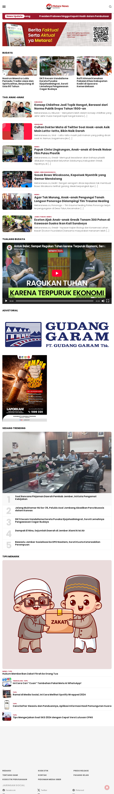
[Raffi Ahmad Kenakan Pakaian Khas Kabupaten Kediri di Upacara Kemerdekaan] (94, 66)
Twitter (44, 790)
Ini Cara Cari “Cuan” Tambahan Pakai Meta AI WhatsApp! (47, 683)
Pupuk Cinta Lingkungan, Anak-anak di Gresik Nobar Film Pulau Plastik (72, 151)
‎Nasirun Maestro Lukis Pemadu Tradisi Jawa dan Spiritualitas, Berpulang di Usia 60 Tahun (18, 82)
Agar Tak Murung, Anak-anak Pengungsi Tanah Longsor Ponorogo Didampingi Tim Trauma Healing (71, 199)
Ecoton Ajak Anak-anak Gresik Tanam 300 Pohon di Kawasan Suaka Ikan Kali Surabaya (72, 221)
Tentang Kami (10, 775)
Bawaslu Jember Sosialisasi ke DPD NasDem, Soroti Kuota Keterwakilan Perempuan (57, 543)
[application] (57, 273)
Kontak (42, 775)
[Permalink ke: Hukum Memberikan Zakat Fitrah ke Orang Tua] (57, 614)
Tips (10, 671)
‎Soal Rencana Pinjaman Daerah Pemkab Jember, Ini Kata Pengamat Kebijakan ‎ (55, 497)
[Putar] (6, 300)
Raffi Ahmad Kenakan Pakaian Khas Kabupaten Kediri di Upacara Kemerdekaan (92, 82)
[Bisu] (103, 300)
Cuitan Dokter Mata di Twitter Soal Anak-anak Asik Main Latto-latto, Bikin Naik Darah (72, 129)
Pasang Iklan (81, 775)
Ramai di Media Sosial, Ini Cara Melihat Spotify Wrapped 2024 (49, 694)
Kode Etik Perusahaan (14, 779)
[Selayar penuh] (107, 300)
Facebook (10, 790)
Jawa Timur (40, 217)
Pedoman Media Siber (49, 779)
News (36, 147)
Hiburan (38, 102)
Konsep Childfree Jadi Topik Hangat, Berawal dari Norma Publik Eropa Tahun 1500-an (71, 107)
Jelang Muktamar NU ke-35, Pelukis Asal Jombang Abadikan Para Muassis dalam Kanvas (59, 509)
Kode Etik (43, 770)
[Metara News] (57, 6)
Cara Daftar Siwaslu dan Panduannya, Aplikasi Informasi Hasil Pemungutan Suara (62, 706)
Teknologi (18, 681)
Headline (38, 124)
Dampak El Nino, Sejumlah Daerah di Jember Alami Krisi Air (50, 530)
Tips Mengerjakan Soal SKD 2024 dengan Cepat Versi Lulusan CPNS (53, 717)
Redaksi (6, 770)
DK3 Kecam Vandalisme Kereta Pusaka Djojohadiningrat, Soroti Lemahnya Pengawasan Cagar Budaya (53, 83)
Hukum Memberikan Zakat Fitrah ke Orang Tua (30, 673)
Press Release (81, 770)
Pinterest (80, 790)
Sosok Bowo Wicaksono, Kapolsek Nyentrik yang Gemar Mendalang (70, 177)
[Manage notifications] (107, 787)
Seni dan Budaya (48, 172)
